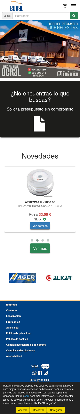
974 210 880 (40, 379)
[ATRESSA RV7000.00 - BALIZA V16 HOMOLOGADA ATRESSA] (40, 183)
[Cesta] (65, 5)
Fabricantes (13, 322)
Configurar (56, 410)
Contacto (11, 310)
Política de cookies (17, 339)
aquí (26, 396)
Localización (13, 316)
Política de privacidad (18, 333)
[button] (32, 240)
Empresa (11, 304)
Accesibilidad (14, 356)
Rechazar (38, 410)
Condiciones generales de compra (26, 344)
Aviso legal (12, 327)
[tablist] (40, 49)
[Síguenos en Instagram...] (45, 373)
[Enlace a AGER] (22, 278)
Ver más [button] (40, 248)
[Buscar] (74, 15)
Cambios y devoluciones (20, 350)
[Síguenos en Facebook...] (40, 373)
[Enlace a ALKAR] (59, 278)
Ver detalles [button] (40, 226)
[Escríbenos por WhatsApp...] (34, 373)
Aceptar (22, 410)
